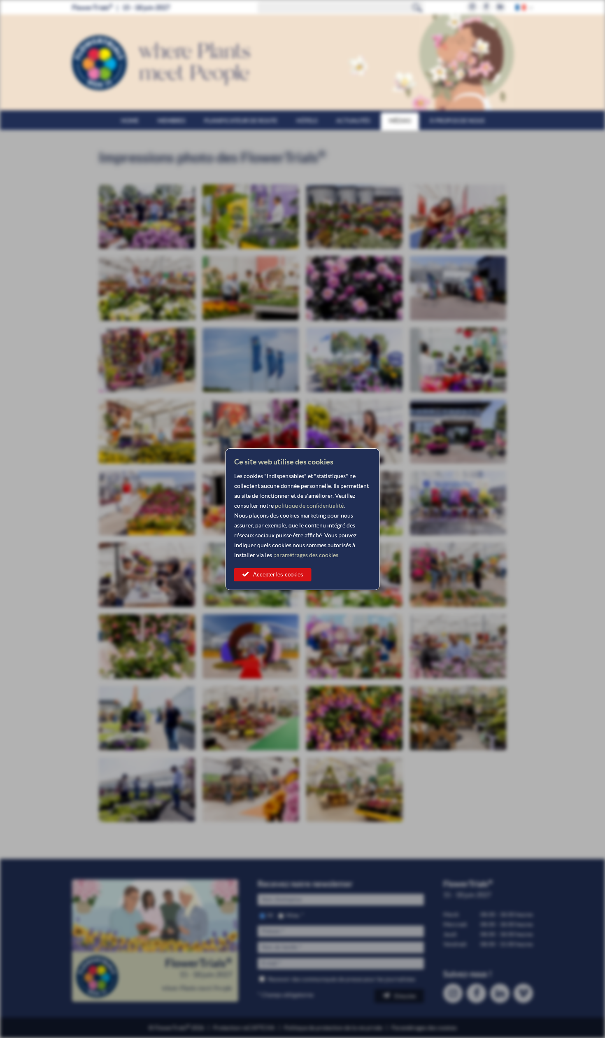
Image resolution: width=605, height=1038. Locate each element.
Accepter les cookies (278, 574)
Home (130, 120)
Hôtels (306, 120)
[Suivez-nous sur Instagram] (472, 7)
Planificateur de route (240, 120)
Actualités (353, 120)
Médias (400, 120)
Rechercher (417, 7)
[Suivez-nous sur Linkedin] (500, 7)
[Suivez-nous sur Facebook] (486, 7)
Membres (171, 120)
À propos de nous (457, 120)
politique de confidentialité (309, 505)
